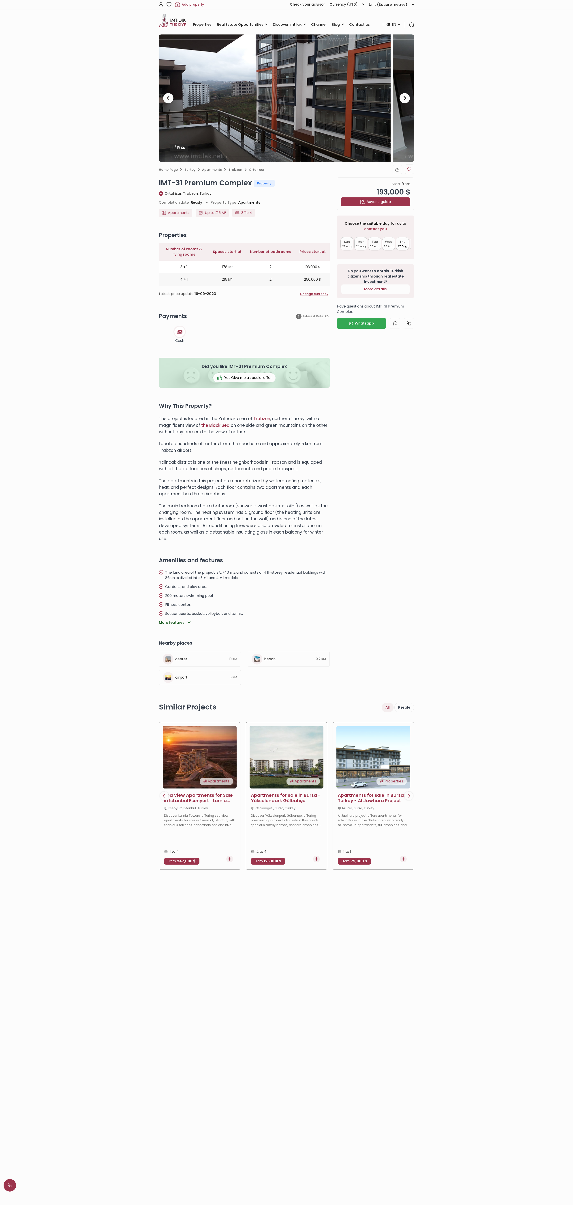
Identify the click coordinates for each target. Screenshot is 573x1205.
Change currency (314, 294)
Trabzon (235, 169)
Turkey (189, 169)
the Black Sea (215, 425)
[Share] (397, 169)
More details (375, 289)
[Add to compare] (229, 859)
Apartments (212, 169)
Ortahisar (257, 169)
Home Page (168, 169)
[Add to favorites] (409, 169)
